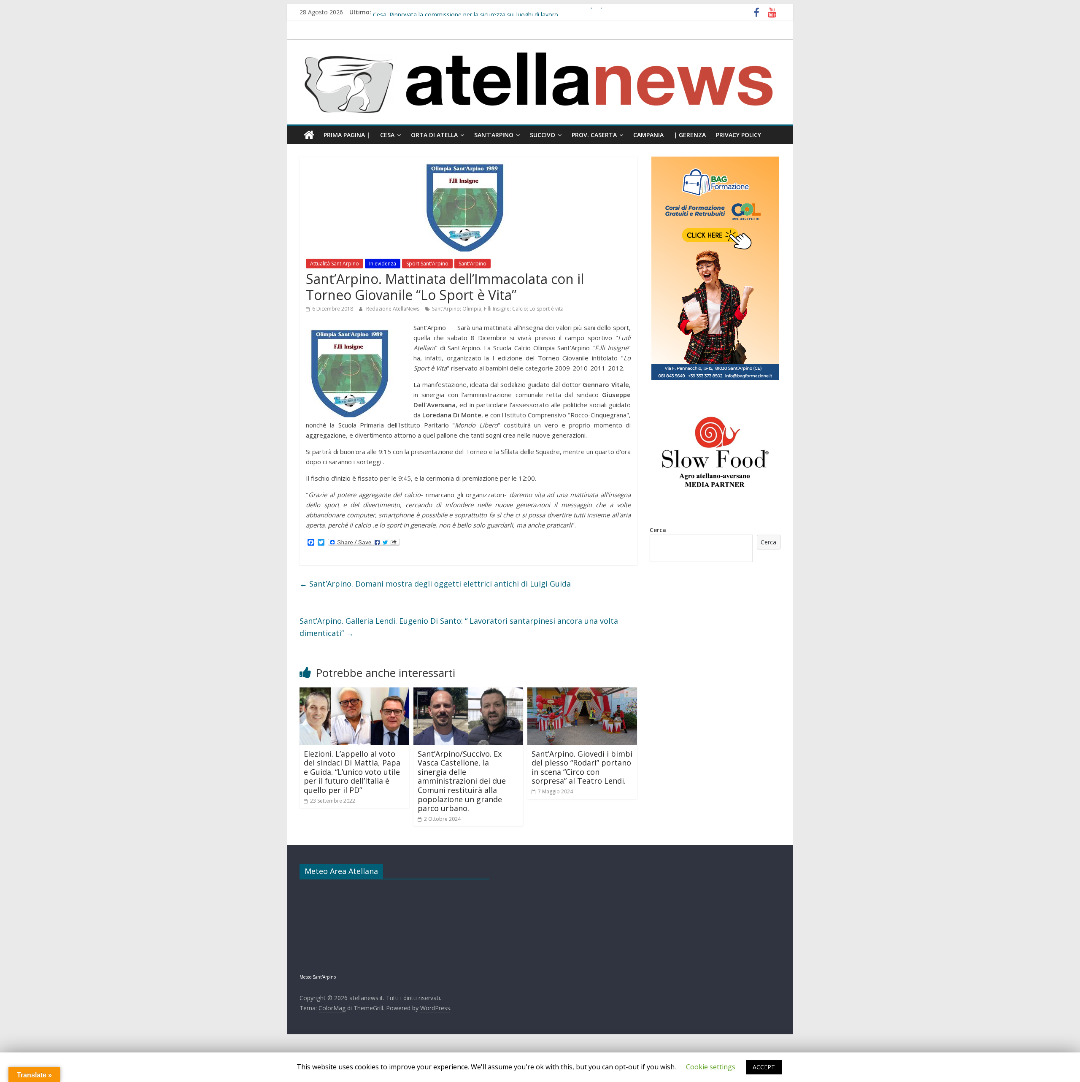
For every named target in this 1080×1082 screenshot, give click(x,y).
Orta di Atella (434, 135)
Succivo (542, 135)
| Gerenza (690, 135)
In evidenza (382, 263)
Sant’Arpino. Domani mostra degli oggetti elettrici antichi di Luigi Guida (435, 584)
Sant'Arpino (472, 263)
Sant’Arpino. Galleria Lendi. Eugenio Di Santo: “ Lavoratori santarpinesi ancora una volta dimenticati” (459, 627)
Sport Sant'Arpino (427, 263)
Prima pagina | (347, 135)
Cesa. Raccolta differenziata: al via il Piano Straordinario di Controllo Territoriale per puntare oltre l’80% (512, 12)
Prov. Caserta (594, 135)
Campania (648, 135)
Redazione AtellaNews (393, 308)
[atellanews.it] (540, 44)
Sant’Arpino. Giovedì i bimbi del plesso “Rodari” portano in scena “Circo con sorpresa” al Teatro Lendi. (582, 767)
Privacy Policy (738, 135)
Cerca (658, 530)
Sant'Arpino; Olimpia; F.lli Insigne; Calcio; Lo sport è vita (498, 308)
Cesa (387, 135)
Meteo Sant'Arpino (318, 977)
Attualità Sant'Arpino (334, 263)
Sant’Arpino (493, 135)
